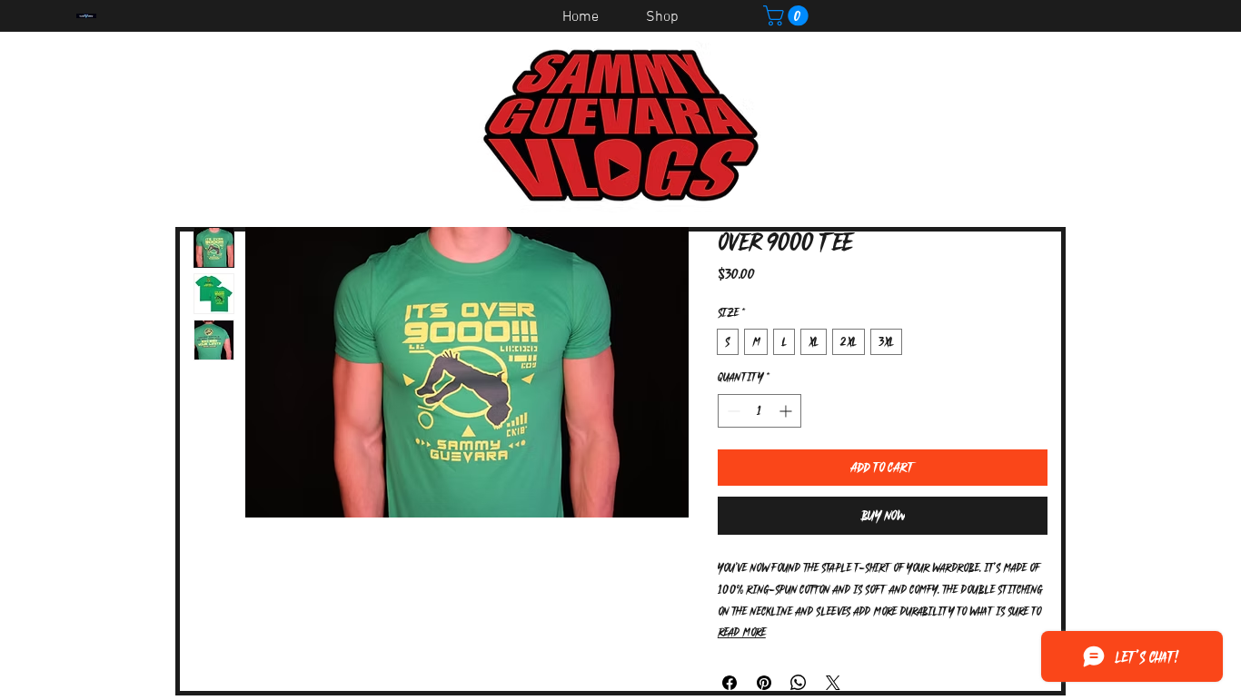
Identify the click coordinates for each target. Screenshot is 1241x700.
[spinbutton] (759, 411)
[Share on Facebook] (729, 683)
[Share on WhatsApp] (798, 683)
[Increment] (787, 411)
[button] (788, 15)
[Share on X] (833, 683)
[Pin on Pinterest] (764, 683)
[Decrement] (731, 411)
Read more (742, 632)
